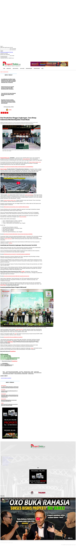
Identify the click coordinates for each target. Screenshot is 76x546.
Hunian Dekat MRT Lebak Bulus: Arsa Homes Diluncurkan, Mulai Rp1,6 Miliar (9, 405)
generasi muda (27, 371)
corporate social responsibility (12, 371)
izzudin (32, 371)
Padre (10, 109)
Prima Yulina (3, 285)
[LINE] (35, 154)
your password (13, 49)
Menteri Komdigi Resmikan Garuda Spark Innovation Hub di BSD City (9, 401)
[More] (38, 154)
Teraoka (10, 242)
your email (12, 55)
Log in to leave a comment (6, 378)
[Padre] (7, 110)
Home (1, 71)
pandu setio (36, 371)
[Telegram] (31, 154)
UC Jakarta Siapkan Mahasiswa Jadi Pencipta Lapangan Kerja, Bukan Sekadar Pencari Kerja (9, 387)
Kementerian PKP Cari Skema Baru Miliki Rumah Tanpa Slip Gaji (13, 337)
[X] (73, 59)
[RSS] (72, 59)
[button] (45, 68)
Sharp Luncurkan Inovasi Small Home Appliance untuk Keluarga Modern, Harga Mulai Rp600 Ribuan (18, 166)
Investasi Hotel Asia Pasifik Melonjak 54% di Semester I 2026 (9, 391)
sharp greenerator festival (8, 373)
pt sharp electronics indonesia (15, 372)
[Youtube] (75, 59)
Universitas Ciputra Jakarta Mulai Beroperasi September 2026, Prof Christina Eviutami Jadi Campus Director (9, 396)
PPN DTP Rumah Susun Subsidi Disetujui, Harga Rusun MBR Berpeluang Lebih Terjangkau (7, 88)
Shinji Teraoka (3, 169)
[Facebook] (67, 59)
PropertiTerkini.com (4, 157)
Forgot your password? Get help (6, 52)
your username (13, 48)
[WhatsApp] (23, 154)
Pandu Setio (10, 341)
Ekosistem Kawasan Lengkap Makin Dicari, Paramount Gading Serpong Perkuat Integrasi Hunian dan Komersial (8, 101)
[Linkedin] (70, 59)
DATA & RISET (3, 389)
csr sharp (21, 371)
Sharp (32, 348)
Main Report (5, 71)
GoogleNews (13, 351)
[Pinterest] (19, 154)
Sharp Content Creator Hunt (35, 162)
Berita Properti (3, 385)
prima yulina (5, 372)
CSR (9, 194)
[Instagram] (69, 59)
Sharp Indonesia (26, 158)
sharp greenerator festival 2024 (20, 373)
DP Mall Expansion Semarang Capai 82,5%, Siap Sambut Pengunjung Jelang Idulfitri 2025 (17, 254)
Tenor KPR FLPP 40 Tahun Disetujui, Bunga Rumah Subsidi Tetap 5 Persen (8, 94)
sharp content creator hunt (27, 372)
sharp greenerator (38, 372)
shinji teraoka (31, 373)
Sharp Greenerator (29, 194)
